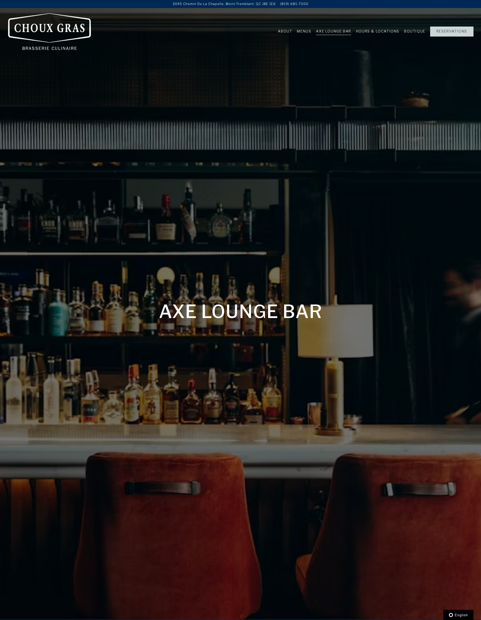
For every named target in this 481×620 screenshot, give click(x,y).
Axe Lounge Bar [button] (333, 31)
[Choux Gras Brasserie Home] (49, 31)
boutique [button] (414, 31)
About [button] (285, 31)
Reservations (451, 31)
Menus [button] (304, 31)
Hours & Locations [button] (377, 31)
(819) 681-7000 (294, 4)
